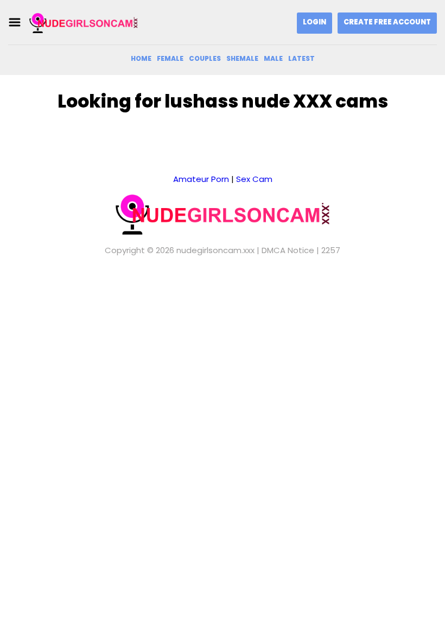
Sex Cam (254, 179)
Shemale (242, 58)
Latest (301, 58)
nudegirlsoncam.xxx (215, 250)
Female (170, 58)
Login (314, 22)
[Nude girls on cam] (83, 22)
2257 (330, 250)
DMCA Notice (288, 250)
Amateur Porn (201, 179)
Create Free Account (387, 22)
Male (273, 58)
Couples (205, 58)
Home (141, 58)
